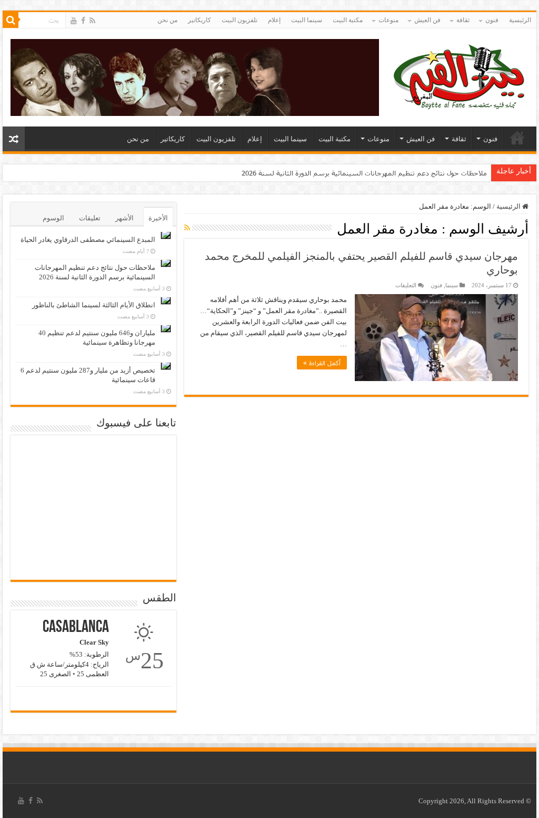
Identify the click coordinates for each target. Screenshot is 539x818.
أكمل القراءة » (322, 362)
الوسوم (53, 218)
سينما (451, 285)
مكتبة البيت (348, 20)
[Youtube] (73, 20)
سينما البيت (306, 20)
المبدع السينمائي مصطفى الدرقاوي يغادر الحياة (88, 240)
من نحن (167, 20)
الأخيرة (158, 218)
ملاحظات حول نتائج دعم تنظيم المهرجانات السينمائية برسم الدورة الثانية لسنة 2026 (364, 173)
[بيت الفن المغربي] (460, 75)
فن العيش (427, 20)
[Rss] (92, 20)
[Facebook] (83, 20)
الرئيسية (520, 20)
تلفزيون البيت (239, 20)
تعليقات (90, 218)
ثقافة (463, 20)
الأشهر (124, 218)
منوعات (388, 20)
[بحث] (10, 20)
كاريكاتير (199, 20)
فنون (491, 20)
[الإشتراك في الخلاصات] (187, 228)
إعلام (274, 20)
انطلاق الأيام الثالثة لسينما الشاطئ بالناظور (93, 305)
